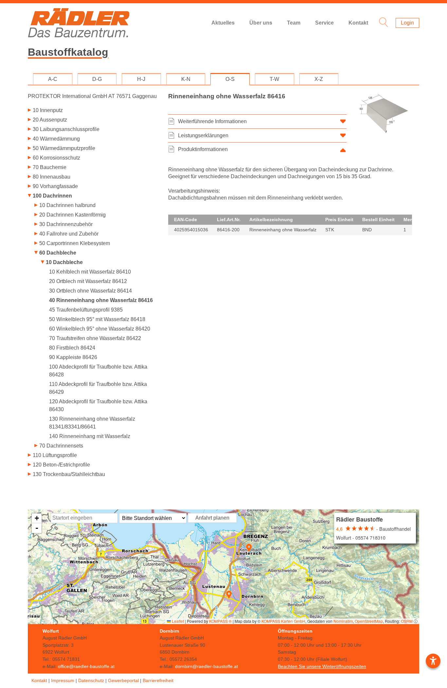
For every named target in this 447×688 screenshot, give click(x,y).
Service (324, 23)
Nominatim (343, 621)
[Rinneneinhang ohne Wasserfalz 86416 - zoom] (384, 114)
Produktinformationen (203, 149)
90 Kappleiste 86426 (73, 357)
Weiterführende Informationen (212, 121)
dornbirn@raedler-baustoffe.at (206, 666)
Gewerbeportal (123, 680)
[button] (248, 548)
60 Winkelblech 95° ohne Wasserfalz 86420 (99, 329)
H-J (141, 79)
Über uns (260, 23)
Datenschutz (91, 680)
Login (407, 23)
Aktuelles (223, 23)
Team (293, 23)
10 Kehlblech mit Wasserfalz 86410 (90, 272)
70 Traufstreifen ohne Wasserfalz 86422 (95, 338)
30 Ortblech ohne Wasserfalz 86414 (90, 291)
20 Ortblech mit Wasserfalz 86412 (88, 281)
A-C (52, 79)
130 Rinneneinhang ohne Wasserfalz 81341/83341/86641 (92, 423)
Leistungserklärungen (203, 135)
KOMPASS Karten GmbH (283, 621)
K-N (185, 79)
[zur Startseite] (78, 23)
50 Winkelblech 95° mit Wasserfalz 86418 (97, 319)
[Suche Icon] (381, 23)
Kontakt (358, 23)
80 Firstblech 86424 (72, 348)
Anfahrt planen (212, 518)
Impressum (62, 680)
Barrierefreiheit (158, 680)
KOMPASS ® (220, 621)
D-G (97, 79)
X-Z (318, 79)
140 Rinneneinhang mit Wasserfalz (89, 436)
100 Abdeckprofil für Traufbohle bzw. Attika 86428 (98, 370)
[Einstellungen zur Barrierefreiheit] (433, 661)
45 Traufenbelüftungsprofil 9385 (86, 310)
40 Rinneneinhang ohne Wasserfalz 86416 (101, 300)
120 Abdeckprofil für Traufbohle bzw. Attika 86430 (98, 405)
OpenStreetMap (369, 621)
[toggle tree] (93, 110)
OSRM (407, 621)
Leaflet (177, 621)
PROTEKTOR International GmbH (92, 96)
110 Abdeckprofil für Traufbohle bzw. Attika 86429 (98, 388)
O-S (230, 79)
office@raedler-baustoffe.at (86, 666)
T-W (274, 79)
